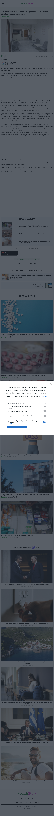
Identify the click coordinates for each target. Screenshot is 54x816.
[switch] (44, 406)
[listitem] (27, 403)
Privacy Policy (35, 432)
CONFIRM (16, 426)
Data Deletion (19, 432)
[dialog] (27, 408)
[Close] (51, 384)
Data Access (27, 432)
